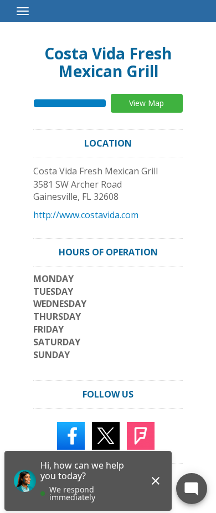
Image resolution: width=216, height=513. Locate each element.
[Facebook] (71, 435)
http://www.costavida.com (85, 215)
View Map (146, 103)
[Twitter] (106, 435)
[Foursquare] (141, 435)
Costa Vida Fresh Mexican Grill (108, 62)
